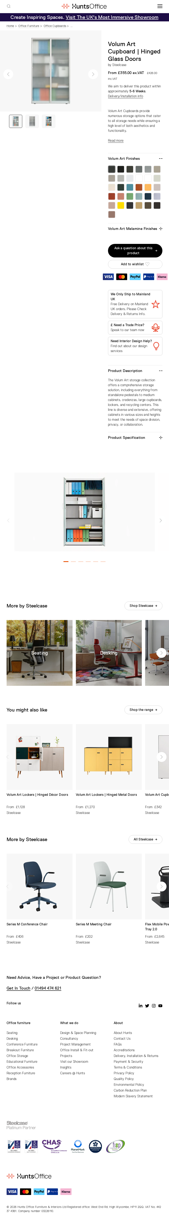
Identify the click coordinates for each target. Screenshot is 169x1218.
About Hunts (123, 1033)
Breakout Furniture (20, 1050)
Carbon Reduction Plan (130, 1090)
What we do (69, 1023)
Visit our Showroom (74, 1062)
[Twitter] (147, 1006)
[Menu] (159, 6)
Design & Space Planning (78, 1033)
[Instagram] (154, 1006)
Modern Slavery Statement (133, 1096)
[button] (8, 74)
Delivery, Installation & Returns (136, 1056)
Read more (116, 141)
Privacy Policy (124, 1073)
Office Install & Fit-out (77, 1050)
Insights (65, 1067)
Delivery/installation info (125, 96)
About (118, 1023)
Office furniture (18, 1023)
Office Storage (17, 1056)
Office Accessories (20, 1067)
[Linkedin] (140, 1006)
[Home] (84, 6)
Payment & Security (128, 1062)
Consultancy (69, 1039)
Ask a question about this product (133, 250)
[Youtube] (160, 1006)
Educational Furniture (22, 1062)
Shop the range (141, 710)
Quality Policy (124, 1079)
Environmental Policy (129, 1085)
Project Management (75, 1044)
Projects (66, 1056)
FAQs (118, 1044)
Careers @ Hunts (72, 1073)
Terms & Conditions (128, 1067)
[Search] (9, 6)
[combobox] (9, 6)
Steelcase (119, 65)
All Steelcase (143, 839)
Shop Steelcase (141, 606)
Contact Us (122, 1039)
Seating (12, 1033)
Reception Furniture (21, 1073)
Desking (12, 1039)
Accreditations (124, 1050)
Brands (11, 1079)
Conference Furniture (22, 1044)
